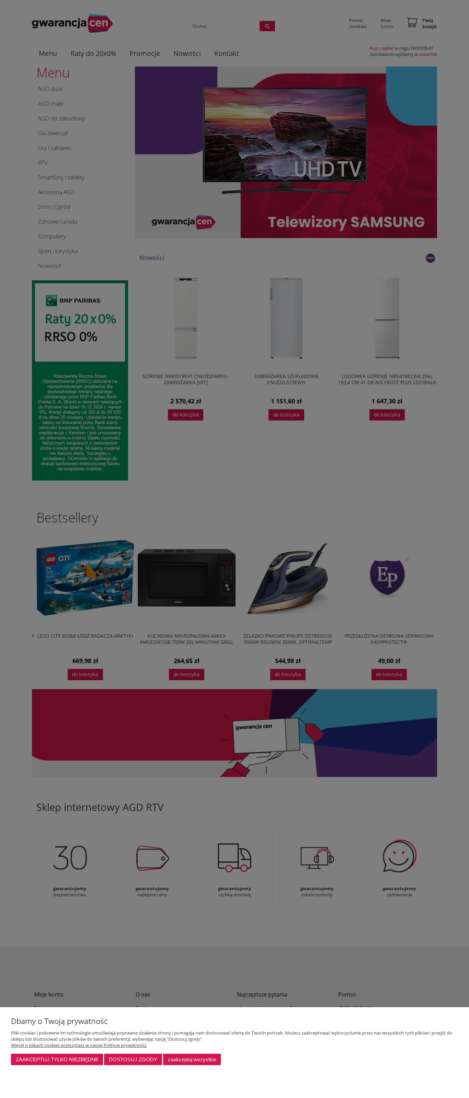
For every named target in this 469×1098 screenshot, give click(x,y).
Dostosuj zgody (133, 1059)
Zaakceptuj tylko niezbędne (57, 1059)
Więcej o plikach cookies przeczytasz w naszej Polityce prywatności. (79, 1045)
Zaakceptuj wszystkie (192, 1059)
